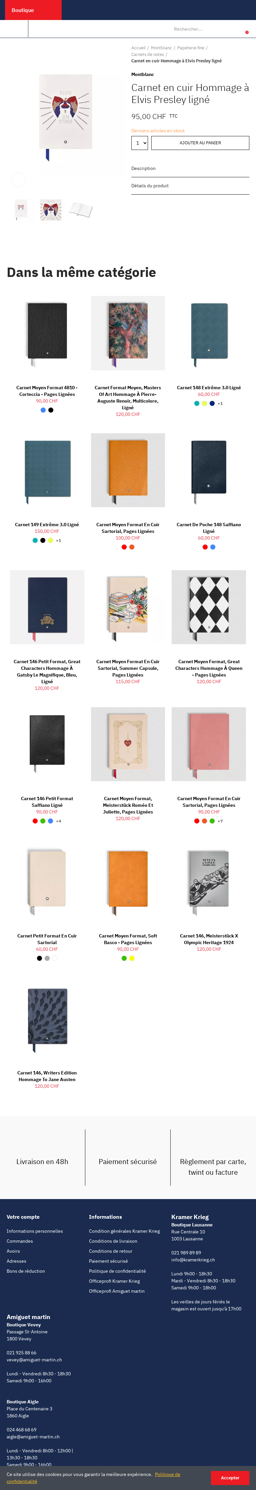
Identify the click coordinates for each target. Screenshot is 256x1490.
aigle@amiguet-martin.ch (33, 1437)
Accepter (230, 1478)
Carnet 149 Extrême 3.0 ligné (47, 525)
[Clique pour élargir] (18, 179)
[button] (13, 118)
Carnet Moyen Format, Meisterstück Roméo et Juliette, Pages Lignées (128, 805)
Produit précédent (228, 54)
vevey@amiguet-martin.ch (34, 1360)
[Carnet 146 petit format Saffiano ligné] (47, 744)
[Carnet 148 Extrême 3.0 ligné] (209, 333)
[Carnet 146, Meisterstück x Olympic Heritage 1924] (209, 881)
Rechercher (222, 29)
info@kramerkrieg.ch (193, 1260)
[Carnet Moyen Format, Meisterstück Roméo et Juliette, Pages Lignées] (128, 744)
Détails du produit (150, 186)
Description (143, 168)
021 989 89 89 (186, 1253)
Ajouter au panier (200, 143)
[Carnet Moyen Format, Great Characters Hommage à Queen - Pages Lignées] (209, 607)
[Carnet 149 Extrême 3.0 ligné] (47, 470)
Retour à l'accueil (236, 54)
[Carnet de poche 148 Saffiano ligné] (209, 470)
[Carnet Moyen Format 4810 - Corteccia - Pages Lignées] (47, 333)
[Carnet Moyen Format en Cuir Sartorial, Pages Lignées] (128, 470)
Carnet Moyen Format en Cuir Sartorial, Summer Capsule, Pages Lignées (128, 668)
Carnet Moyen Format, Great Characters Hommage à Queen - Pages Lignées (208, 668)
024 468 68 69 (21, 1430)
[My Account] (236, 29)
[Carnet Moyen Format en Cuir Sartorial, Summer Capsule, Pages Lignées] (128, 607)
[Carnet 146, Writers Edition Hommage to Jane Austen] (47, 1018)
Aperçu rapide (68, 299)
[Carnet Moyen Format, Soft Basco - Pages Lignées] (128, 881)
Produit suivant (244, 54)
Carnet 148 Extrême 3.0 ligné (209, 388)
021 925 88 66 (21, 1353)
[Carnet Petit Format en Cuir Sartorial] (47, 881)
